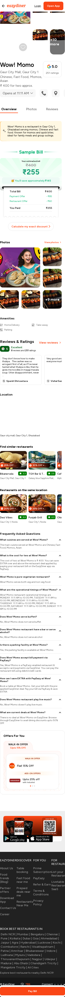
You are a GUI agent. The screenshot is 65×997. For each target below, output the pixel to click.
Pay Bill (32, 991)
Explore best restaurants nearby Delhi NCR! (27, 972)
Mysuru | (20, 955)
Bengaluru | (38, 934)
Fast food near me (23, 880)
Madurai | (7, 963)
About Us (6, 868)
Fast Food (21, 77)
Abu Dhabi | (22, 963)
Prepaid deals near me (23, 891)
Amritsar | (18, 951)
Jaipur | (6, 942)
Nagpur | (38, 959)
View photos (51, 242)
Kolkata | (16, 938)
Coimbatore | (10, 947)
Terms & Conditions (41, 892)
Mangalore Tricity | (14, 967)
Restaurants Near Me (24, 903)
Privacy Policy (38, 902)
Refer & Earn (42, 884)
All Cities (33, 967)
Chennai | (53, 934)
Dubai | (27, 938)
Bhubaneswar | (36, 951)
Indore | (51, 951)
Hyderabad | (28, 942)
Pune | (5, 938)
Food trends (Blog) (4, 878)
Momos (35, 77)
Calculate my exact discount (30, 226)
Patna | (5, 951)
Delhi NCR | (8, 934)
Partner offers (5, 890)
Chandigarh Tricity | (44, 963)
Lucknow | (45, 942)
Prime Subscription (42, 870)
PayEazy (39, 878)
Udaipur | (50, 959)
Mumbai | (23, 934)
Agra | (16, 942)
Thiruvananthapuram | (16, 959)
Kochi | (57, 942)
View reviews (48, 342)
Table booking (22, 870)
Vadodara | (34, 955)
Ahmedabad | (50, 938)
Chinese (6, 77)
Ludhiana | (7, 955)
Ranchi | (25, 947)
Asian (4, 81)
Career (5, 914)
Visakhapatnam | (43, 947)
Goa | (36, 938)
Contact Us (8, 908)
